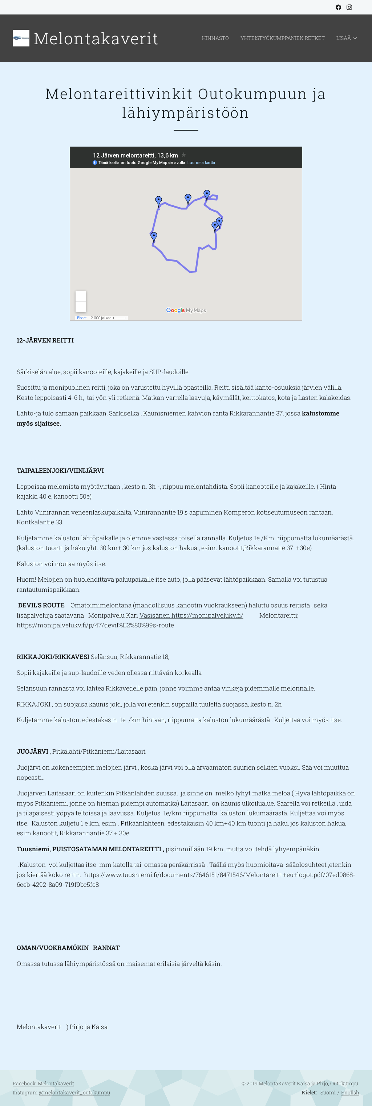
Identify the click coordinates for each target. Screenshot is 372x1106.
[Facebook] (338, 7)
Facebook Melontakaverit (43, 1083)
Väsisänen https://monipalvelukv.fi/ (191, 615)
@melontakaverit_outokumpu (74, 1092)
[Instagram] (349, 7)
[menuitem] (217, 38)
